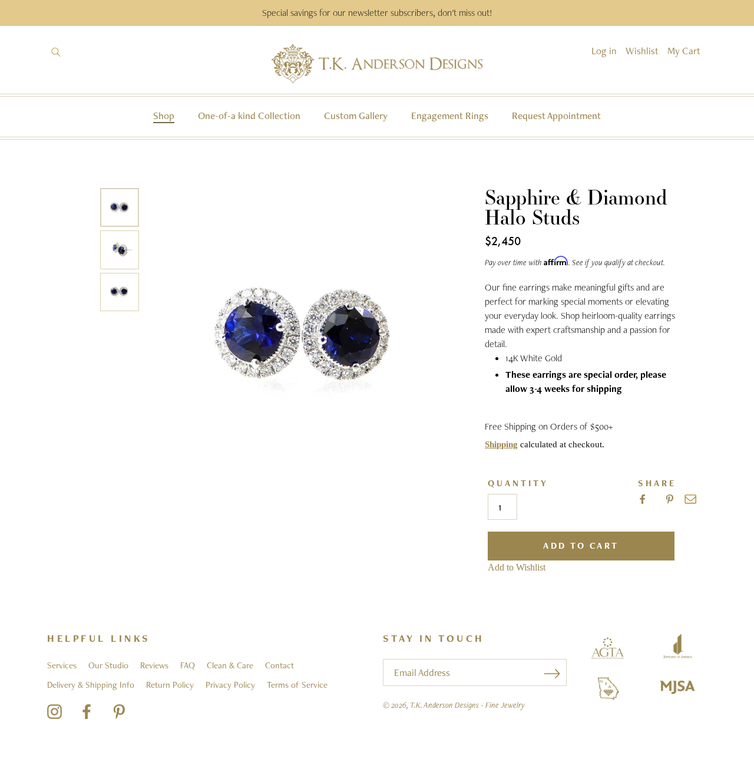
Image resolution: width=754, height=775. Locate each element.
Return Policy (170, 685)
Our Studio (108, 665)
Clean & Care (230, 665)
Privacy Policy (230, 685)
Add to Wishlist (516, 567)
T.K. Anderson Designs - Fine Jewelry (467, 705)
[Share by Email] (690, 499)
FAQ (187, 665)
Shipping (501, 444)
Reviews (154, 665)
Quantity (518, 483)
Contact (279, 665)
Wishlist (642, 50)
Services (62, 665)
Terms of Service (297, 685)
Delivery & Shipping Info (90, 685)
